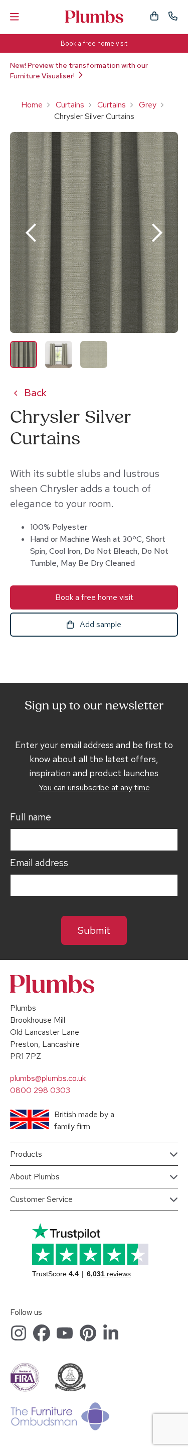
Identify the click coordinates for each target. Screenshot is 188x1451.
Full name (30, 817)
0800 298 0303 (40, 1090)
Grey (147, 104)
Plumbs (94, 17)
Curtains (70, 104)
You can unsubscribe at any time (94, 787)
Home (32, 104)
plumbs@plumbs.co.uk (48, 1078)
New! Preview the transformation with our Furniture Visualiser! (79, 70)
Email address (39, 863)
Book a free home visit (94, 43)
